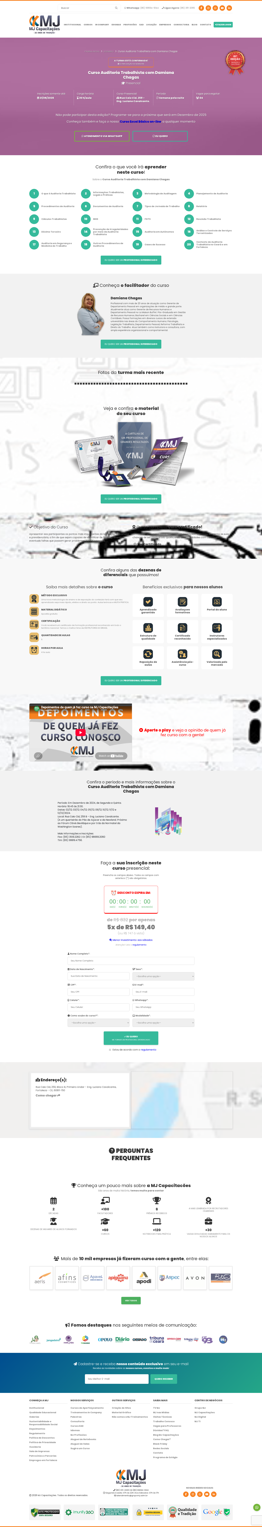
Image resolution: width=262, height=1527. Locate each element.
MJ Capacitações (205, 1412)
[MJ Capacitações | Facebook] (201, 8)
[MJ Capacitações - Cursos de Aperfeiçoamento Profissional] (44, 24)
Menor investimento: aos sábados (132, 940)
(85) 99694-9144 (142, 8)
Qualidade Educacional (42, 1412)
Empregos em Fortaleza (43, 1460)
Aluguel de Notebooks (83, 1439)
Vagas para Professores (167, 1426)
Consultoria (181, 24)
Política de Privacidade (42, 1442)
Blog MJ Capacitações (166, 1435)
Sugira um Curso (80, 1448)
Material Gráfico (121, 1412)
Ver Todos (131, 1300)
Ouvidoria (35, 1446)
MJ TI (197, 1421)
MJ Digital (200, 1417)
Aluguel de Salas (80, 1444)
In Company (102, 24)
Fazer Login (224, 24)
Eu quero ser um (131, 260)
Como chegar (46, 1096)
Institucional (72, 24)
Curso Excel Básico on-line (140, 121)
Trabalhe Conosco (164, 1421)
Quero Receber (164, 1378)
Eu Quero (161, 136)
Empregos (165, 24)
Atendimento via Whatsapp (103, 136)
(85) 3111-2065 (179, 8)
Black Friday (160, 1444)
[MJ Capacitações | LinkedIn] (214, 1494)
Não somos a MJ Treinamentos (130, 1417)
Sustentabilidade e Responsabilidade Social (43, 1423)
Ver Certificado (149, 544)
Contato (205, 24)
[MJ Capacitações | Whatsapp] (215, 8)
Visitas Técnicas (162, 1417)
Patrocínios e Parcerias (42, 1455)
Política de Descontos (42, 1437)
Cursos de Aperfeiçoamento (87, 1408)
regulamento (139, 944)
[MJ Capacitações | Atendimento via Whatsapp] (256, 1507)
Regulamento (37, 1433)
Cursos (88, 24)
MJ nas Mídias (161, 1412)
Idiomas (116, 24)
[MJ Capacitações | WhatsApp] (200, 1494)
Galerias (34, 1417)
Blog (194, 24)
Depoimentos (37, 1428)
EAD (141, 24)
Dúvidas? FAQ (161, 1430)
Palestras (76, 1417)
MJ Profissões (79, 1435)
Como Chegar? (162, 1439)
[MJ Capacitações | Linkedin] (229, 8)
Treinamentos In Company (86, 1412)
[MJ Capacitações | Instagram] (208, 8)
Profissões (130, 24)
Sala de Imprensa (39, 1451)
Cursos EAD (77, 1426)
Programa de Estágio (165, 1457)
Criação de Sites (121, 1408)
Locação (151, 24)
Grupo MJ (200, 1408)
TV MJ (156, 1408)
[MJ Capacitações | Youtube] (222, 8)
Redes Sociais (161, 1448)
